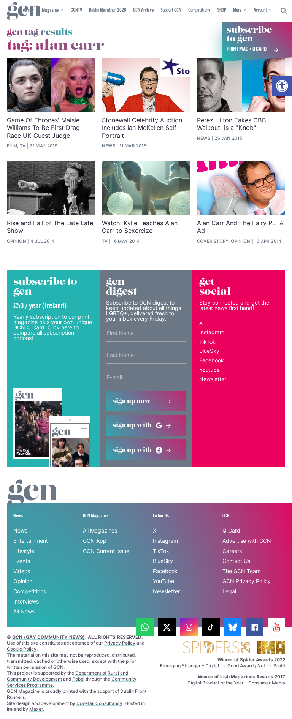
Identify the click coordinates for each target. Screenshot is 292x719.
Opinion (22, 581)
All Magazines (100, 530)
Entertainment (30, 540)
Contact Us (236, 561)
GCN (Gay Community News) (48, 637)
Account (260, 10)
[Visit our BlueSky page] (233, 627)
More (237, 10)
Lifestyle (23, 551)
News (20, 530)
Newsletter (212, 379)
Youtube (209, 370)
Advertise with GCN (246, 540)
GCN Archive (143, 10)
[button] (282, 86)
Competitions (199, 10)
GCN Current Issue (106, 551)
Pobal (78, 679)
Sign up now (132, 401)
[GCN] (33, 499)
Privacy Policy (119, 643)
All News (24, 611)
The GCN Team (241, 571)
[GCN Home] (24, 11)
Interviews (26, 601)
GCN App (94, 540)
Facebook (211, 360)
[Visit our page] (145, 627)
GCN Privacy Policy (246, 581)
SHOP (221, 10)
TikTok (207, 341)
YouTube (163, 581)
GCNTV (76, 10)
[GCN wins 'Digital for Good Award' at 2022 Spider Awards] (216, 648)
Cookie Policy (21, 649)
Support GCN (170, 10)
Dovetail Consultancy (99, 703)
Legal (229, 591)
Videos (21, 571)
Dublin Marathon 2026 (107, 10)
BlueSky (209, 351)
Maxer (36, 709)
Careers (232, 551)
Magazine (50, 10)
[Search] (284, 11)
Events (21, 561)
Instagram (211, 332)
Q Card (231, 530)
